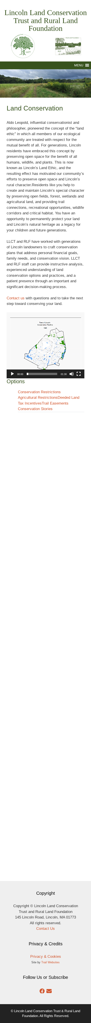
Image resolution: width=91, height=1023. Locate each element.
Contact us (16, 298)
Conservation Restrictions (39, 392)
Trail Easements (55, 403)
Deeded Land (68, 397)
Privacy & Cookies (45, 956)
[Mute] (71, 374)
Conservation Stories (35, 409)
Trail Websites (50, 962)
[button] (78, 65)
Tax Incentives (30, 403)
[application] (45, 345)
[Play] (12, 374)
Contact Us (45, 928)
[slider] (42, 374)
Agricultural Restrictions (38, 397)
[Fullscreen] (78, 374)
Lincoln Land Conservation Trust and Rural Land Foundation (45, 20)
